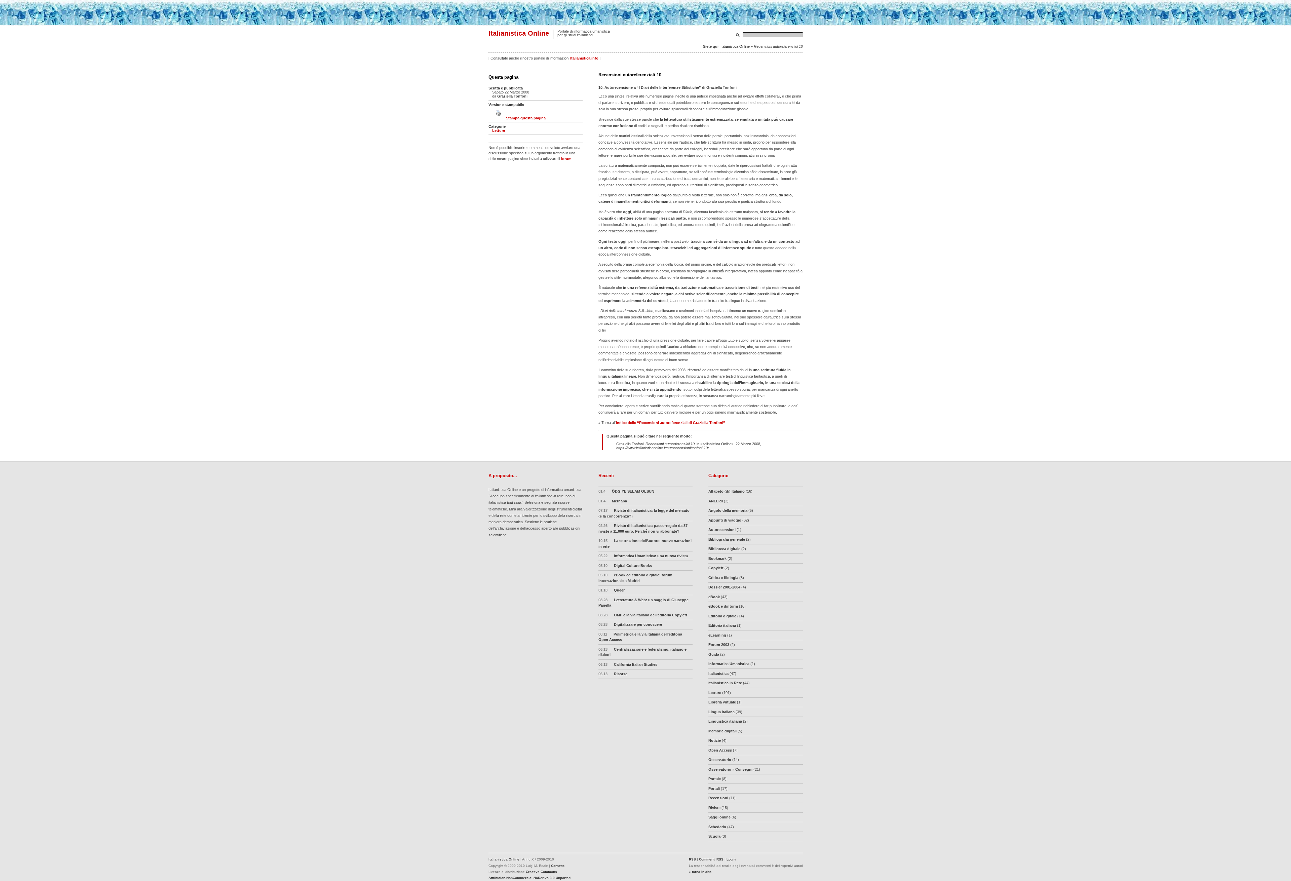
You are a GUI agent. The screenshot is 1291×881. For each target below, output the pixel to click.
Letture (498, 130)
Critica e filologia (723, 578)
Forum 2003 (718, 645)
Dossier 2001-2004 (724, 587)
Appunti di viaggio (724, 520)
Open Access (720, 750)
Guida (713, 654)
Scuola (714, 836)
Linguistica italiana (725, 721)
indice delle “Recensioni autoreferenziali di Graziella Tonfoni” (670, 423)
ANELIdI (715, 501)
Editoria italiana (722, 625)
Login (731, 859)
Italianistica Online (518, 33)
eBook (714, 597)
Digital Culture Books (625, 566)
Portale (714, 779)
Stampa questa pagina (526, 118)
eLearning (717, 635)
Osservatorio (719, 760)
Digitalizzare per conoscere (630, 624)
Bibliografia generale (726, 539)
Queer (611, 590)
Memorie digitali (722, 731)
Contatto (557, 866)
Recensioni (718, 798)
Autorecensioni (722, 530)
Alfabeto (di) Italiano (726, 491)
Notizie (714, 740)
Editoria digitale (722, 616)
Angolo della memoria (727, 510)
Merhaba (612, 501)
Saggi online (719, 817)
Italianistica (718, 674)
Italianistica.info (584, 58)
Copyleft (715, 568)
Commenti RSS (711, 859)
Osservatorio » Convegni (730, 769)
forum (566, 159)
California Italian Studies (628, 664)
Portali (714, 789)
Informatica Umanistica (728, 664)
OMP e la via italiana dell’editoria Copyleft (643, 615)
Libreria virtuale (722, 702)
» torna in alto (700, 872)
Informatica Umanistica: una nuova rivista (643, 556)
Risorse (613, 674)
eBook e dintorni (723, 606)
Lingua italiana (721, 712)
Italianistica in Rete (725, 683)
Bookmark (717, 559)
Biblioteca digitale (724, 549)
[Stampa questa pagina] (498, 118)
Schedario (717, 827)
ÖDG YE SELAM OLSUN (626, 491)
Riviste (714, 808)
